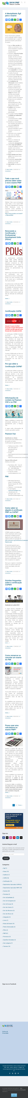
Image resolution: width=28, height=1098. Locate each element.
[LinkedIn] (17, 837)
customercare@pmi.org (14, 490)
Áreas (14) (6, 871)
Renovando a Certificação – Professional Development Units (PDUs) (13, 235)
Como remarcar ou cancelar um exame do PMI (13, 657)
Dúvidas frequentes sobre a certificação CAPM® (13, 582)
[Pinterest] (14, 837)
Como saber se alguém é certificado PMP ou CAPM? (13, 510)
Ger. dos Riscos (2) (8, 914)
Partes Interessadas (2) (9, 927)
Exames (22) (6, 891)
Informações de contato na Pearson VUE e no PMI (13, 400)
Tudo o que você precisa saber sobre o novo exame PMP (13, 180)
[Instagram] (10, 837)
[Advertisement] (14, 965)
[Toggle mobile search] (21, 2)
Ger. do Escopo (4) (8, 904)
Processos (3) (7, 936)
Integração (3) (6, 917)
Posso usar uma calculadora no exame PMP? (12, 727)
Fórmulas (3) (6, 894)
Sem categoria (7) (8, 943)
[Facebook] (3, 837)
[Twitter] (7, 837)
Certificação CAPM (13, 311)
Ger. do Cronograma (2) (9, 900)
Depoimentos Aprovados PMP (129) (12, 887)
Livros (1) (5, 920)
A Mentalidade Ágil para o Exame (13, 14)
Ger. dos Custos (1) (8, 907)
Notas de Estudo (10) (8, 923)
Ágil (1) (5, 868)
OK (14, 1095)
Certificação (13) (7, 881)
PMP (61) (5, 933)
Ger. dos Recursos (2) (8, 910)
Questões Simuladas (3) (9, 940)
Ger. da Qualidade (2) (8, 897)
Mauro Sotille (9, 169)
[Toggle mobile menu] (25, 2)
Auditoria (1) (6, 874)
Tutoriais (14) (6, 946)
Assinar (6, 858)
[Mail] (21, 837)
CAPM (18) (6, 878)
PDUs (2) (5, 930)
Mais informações (23, 1089)
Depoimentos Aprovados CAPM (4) (12, 884)
